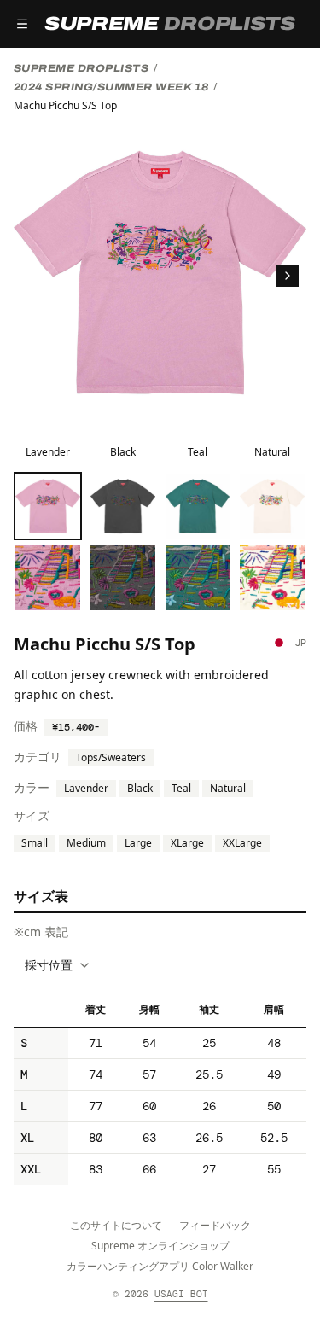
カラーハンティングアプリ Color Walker (160, 1266)
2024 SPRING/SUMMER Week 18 (111, 87)
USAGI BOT (181, 1294)
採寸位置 (49, 965)
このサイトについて (116, 1225)
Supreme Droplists (81, 68)
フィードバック (215, 1225)
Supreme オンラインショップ (160, 1245)
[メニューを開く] (22, 24)
